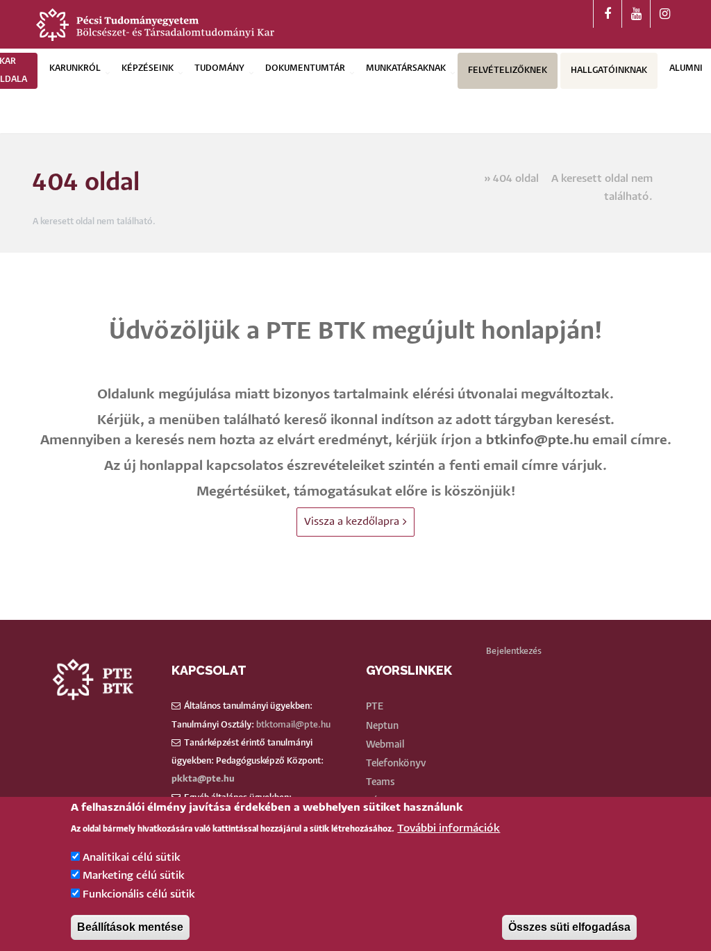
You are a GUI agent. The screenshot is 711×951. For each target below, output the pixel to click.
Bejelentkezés (514, 651)
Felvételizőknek (507, 70)
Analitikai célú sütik (132, 857)
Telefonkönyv (396, 763)
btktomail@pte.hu (293, 725)
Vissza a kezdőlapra (351, 521)
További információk (448, 828)
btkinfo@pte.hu (537, 440)
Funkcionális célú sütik (139, 894)
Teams (380, 782)
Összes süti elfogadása (569, 927)
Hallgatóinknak (609, 70)
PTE (374, 707)
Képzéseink (148, 68)
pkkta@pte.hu (203, 779)
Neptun (382, 726)
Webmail (385, 745)
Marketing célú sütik (134, 875)
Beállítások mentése (130, 927)
